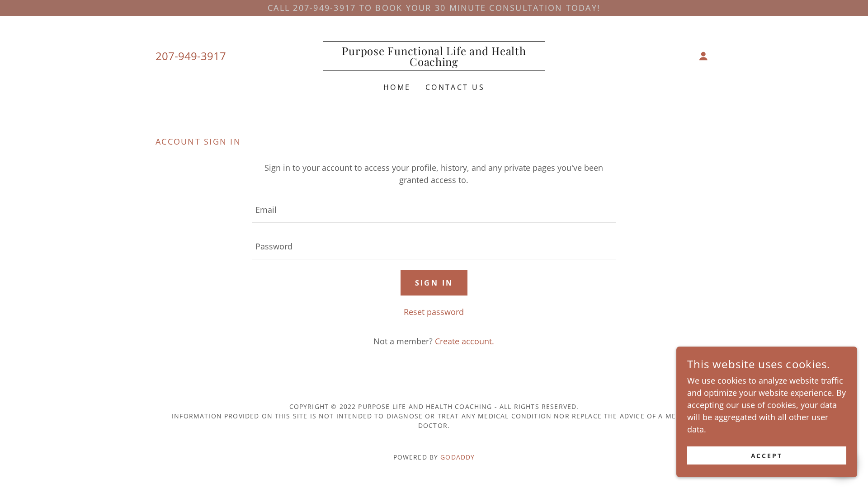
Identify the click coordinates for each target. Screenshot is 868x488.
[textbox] (434, 210)
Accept (767, 455)
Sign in (434, 283)
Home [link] (397, 87)
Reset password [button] (434, 311)
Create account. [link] (464, 341)
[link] (434, 62)
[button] (703, 56)
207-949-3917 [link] (191, 55)
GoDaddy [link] (457, 457)
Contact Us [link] (455, 87)
